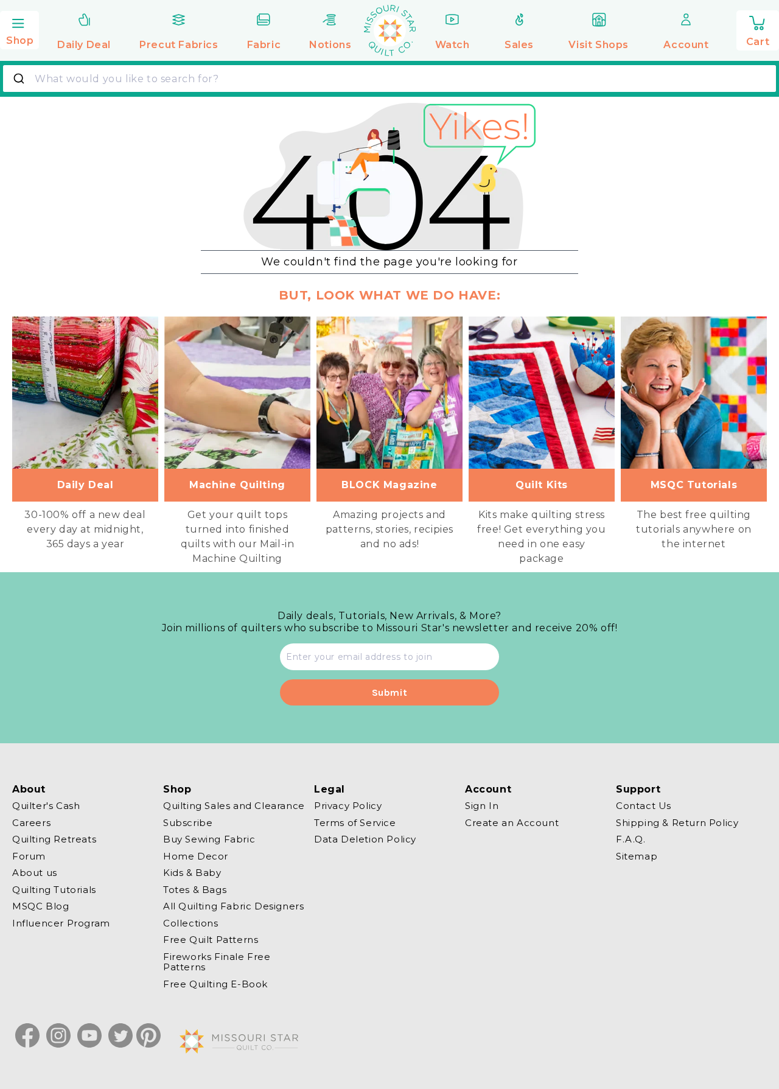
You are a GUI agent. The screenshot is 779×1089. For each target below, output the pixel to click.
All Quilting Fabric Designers (233, 906)
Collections (190, 923)
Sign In (481, 805)
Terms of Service (355, 822)
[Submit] (20, 78)
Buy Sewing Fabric (209, 839)
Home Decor (195, 856)
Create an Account (512, 822)
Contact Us (643, 805)
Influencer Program (61, 923)
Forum (29, 856)
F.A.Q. (631, 839)
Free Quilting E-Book (215, 984)
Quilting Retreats (54, 839)
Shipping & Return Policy (677, 822)
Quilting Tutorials (54, 889)
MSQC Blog (40, 906)
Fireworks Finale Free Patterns (217, 962)
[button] (19, 28)
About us (34, 872)
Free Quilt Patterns (210, 939)
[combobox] (389, 78)
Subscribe (187, 822)
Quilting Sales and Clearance (234, 805)
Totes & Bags (194, 889)
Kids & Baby (192, 872)
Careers (31, 822)
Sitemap (636, 856)
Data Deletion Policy (365, 839)
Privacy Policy (348, 805)
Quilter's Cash (46, 805)
